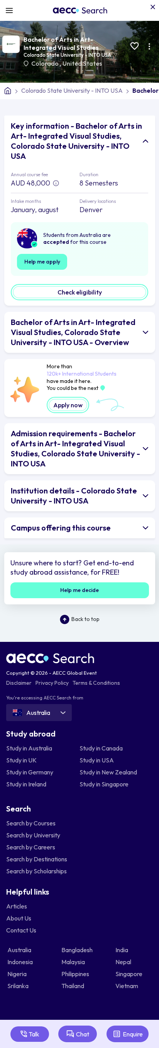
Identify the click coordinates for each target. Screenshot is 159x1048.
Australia (19, 950)
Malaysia (73, 962)
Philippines (75, 974)
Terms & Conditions (96, 682)
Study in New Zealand (108, 772)
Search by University (33, 835)
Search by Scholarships (36, 871)
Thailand (73, 986)
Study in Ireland (26, 784)
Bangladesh (77, 950)
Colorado (45, 63)
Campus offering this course (61, 528)
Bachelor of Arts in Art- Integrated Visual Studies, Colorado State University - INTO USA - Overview (73, 332)
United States (82, 63)
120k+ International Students (82, 373)
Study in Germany (29, 772)
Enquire (133, 1034)
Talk (34, 1034)
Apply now (68, 405)
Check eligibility (80, 292)
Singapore (129, 974)
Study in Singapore (104, 784)
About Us (18, 918)
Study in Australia (29, 748)
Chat (82, 1034)
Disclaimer (19, 682)
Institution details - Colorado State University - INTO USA (74, 495)
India (122, 950)
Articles (16, 906)
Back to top (85, 619)
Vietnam (127, 986)
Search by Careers (30, 847)
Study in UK (21, 760)
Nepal (123, 962)
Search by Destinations (36, 859)
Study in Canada (101, 748)
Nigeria (17, 974)
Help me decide (79, 590)
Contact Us (21, 930)
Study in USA (97, 760)
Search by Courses (31, 823)
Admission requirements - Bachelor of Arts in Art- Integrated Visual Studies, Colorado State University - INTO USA (75, 448)
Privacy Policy (52, 682)
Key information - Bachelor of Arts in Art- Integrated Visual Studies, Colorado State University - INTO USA (76, 141)
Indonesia (20, 962)
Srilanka (18, 986)
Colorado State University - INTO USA (67, 55)
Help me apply (42, 261)
